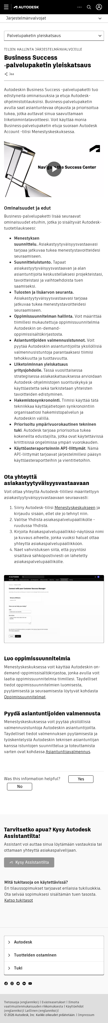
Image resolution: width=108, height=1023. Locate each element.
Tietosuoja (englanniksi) (21, 1002)
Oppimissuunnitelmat (24, 697)
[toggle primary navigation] (9, 7)
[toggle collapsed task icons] (79, 7)
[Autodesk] (27, 7)
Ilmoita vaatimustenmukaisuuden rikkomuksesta (41, 1004)
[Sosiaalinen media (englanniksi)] (18, 983)
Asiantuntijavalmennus (68, 752)
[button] (51, 18)
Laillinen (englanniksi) (41, 1010)
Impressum (86, 1015)
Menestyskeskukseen (75, 507)
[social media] (18, 983)
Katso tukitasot (18, 900)
